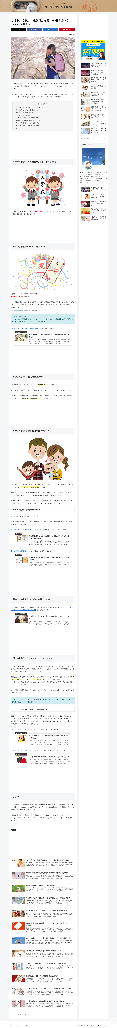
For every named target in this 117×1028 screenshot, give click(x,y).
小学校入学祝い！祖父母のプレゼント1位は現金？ (30, 107)
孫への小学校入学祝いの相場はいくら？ (27, 110)
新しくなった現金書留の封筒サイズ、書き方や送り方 (28, 530)
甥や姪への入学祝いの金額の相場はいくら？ (29, 120)
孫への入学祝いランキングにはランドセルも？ (29, 123)
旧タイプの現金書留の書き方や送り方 (23, 551)
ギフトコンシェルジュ (18, 310)
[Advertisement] (43, 145)
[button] (105, 139)
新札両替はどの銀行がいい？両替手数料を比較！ (26, 328)
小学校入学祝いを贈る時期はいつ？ (26, 112)
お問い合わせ (26, 1025)
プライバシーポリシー (15, 1025)
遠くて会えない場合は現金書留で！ (28, 118)
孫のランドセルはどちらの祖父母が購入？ (24, 729)
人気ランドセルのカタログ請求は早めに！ (30, 125)
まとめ (18, 128)
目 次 (40, 104)
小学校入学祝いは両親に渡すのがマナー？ (28, 115)
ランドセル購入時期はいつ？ (20, 750)
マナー (14, 830)
